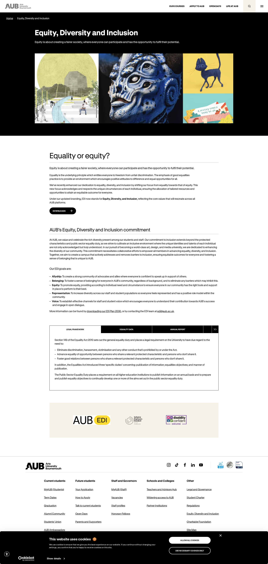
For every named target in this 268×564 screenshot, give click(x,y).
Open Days (81, 513)
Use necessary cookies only (189, 551)
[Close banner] (220, 535)
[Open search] (249, 6)
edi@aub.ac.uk (165, 311)
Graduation (50, 505)
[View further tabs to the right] (215, 329)
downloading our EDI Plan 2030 (104, 311)
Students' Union (52, 521)
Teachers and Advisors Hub (162, 489)
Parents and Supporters (88, 521)
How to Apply (82, 497)
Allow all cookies (189, 540)
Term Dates (50, 497)
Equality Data (126, 329)
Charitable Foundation (199, 521)
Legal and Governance (199, 489)
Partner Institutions (157, 505)
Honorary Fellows (120, 513)
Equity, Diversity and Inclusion (203, 513)
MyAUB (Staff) (119, 489)
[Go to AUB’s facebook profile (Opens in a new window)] (184, 465)
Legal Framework (75, 329)
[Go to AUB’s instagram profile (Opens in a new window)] (168, 465)
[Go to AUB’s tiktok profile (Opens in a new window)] (176, 465)
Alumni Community (54, 513)
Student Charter (195, 497)
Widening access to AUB (160, 497)
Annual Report (177, 329)
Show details (54, 558)
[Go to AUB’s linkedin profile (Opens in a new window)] (193, 465)
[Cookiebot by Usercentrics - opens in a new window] (26, 558)
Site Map (192, 529)
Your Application (84, 489)
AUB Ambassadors (54, 529)
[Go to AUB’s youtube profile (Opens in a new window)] (201, 465)
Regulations (193, 505)
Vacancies (117, 497)
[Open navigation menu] (262, 6)
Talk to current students (88, 505)
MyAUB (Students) (54, 489)
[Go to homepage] (50, 466)
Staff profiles (118, 505)
